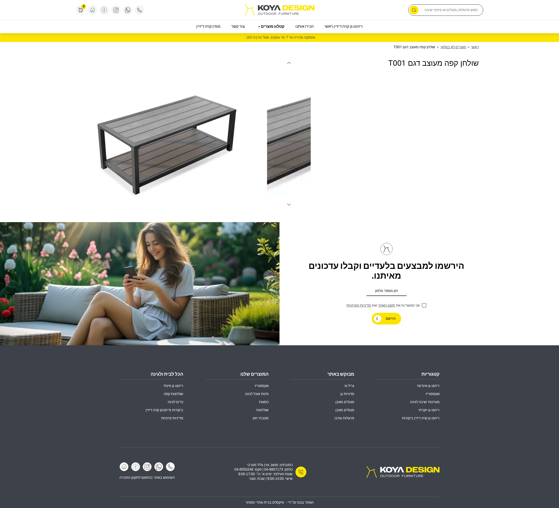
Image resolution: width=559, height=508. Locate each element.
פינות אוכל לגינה (257, 394)
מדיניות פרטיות (172, 418)
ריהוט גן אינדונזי (428, 386)
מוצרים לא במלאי (453, 47)
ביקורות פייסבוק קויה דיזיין (164, 410)
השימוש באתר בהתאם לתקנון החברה (147, 477)
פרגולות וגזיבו (344, 418)
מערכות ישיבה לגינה (425, 402)
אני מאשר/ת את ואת (383, 305)
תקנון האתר (386, 305)
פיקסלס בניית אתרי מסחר (264, 502)
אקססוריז (262, 386)
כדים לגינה (175, 402)
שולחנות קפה (173, 394)
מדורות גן (347, 394)
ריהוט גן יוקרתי (429, 410)
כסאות (264, 402)
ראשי (475, 47)
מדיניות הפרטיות (359, 305)
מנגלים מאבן (344, 402)
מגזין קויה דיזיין (208, 27)
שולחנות (262, 410)
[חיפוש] (414, 10)
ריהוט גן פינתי (173, 386)
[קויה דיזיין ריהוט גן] (403, 472)
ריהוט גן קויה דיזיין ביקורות (421, 418)
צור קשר (238, 27)
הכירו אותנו (304, 27)
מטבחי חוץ (261, 418)
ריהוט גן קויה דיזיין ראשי (343, 27)
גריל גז (349, 386)
